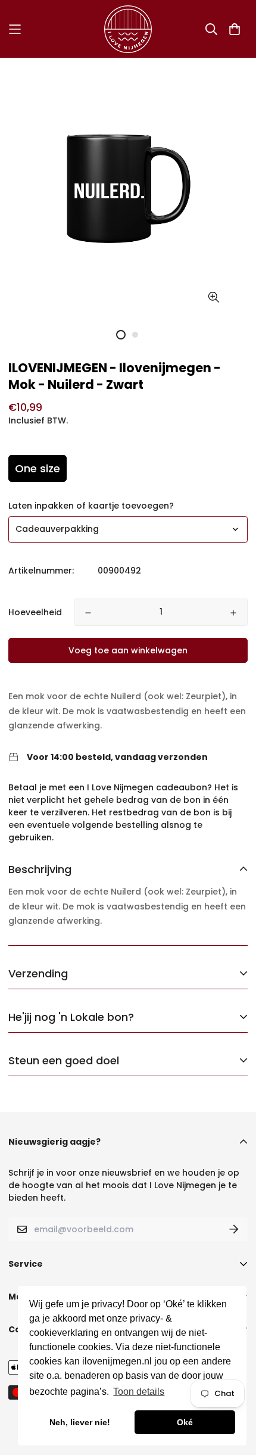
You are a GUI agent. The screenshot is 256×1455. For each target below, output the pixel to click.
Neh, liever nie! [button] (79, 1422)
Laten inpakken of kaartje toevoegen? (91, 506)
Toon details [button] (138, 1392)
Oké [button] (185, 1422)
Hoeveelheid (35, 612)
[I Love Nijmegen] (128, 29)
